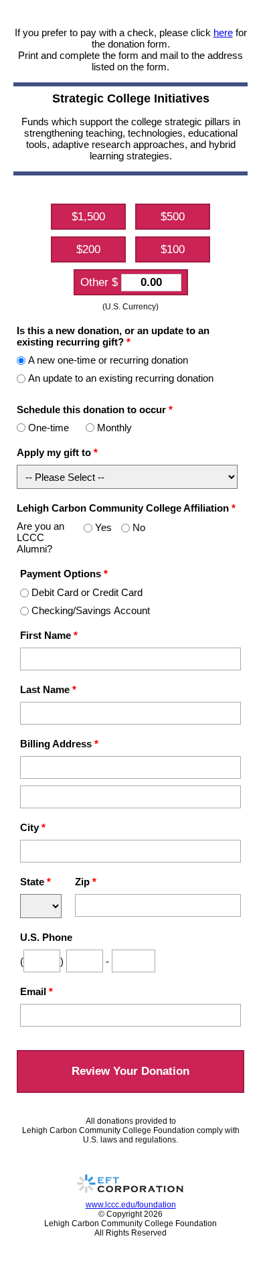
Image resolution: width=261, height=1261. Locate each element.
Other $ (100, 282)
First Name (49, 635)
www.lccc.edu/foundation (131, 1204)
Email (36, 991)
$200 (88, 249)
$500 (173, 216)
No (139, 527)
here (223, 32)
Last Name (48, 689)
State (35, 881)
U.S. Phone (46, 937)
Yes (103, 527)
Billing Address (59, 743)
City (33, 827)
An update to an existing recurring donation (120, 378)
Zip (85, 881)
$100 (173, 249)
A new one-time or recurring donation (108, 360)
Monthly (114, 427)
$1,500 (88, 216)
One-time (48, 427)
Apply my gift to (57, 452)
